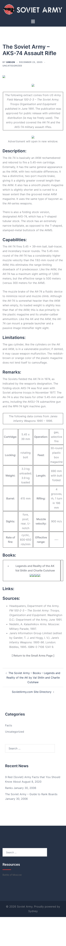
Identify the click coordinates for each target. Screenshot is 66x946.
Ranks (9, 788)
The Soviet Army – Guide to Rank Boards (31, 794)
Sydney (33, 911)
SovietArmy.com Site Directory (31, 691)
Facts (8, 725)
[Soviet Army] (33, 9)
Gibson (10, 62)
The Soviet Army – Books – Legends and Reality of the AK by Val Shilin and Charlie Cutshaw (33, 677)
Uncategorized (12, 65)
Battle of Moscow (12, 874)
